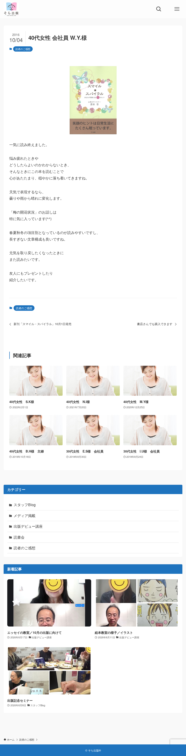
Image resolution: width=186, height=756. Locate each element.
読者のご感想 (22, 49)
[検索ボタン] (159, 9)
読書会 (19, 537)
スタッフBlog (25, 504)
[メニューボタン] (177, 9)
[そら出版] (11, 9)
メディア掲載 (24, 515)
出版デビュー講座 (28, 526)
